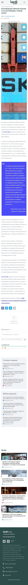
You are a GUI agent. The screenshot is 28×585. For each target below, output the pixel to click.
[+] (20, 339)
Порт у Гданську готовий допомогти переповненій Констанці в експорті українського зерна (13, 373)
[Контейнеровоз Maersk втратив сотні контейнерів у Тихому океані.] (2, 308)
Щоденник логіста (9, 6)
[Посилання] (17, 339)
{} (18, 339)
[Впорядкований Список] (10, 339)
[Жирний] (3, 339)
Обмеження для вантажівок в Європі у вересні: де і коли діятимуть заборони (14, 365)
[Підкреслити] (6, 339)
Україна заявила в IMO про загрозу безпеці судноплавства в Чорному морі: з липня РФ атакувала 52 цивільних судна (13, 381)
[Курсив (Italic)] (4, 339)
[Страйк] (8, 339)
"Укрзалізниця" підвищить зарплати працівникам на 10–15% (13, 411)
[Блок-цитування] (13, 339)
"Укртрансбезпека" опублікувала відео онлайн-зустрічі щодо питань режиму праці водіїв (13, 405)
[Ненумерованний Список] (11, 339)
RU (24, 2)
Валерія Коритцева (10, 16)
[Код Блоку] (15, 339)
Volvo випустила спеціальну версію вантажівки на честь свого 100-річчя (14, 397)
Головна (3, 6)
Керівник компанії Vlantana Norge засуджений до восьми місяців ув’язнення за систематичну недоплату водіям (12, 420)
